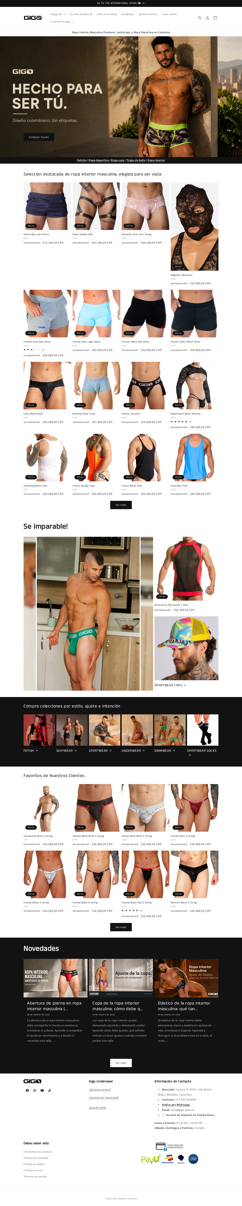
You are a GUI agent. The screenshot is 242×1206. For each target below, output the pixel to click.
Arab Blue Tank (179, 486)
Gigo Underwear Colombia (124, 1198)
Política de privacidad (36, 1157)
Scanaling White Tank (35, 486)
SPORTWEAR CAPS (168, 685)
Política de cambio (34, 1164)
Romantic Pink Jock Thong (136, 234)
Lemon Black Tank (132, 486)
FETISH (29, 751)
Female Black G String (85, 902)
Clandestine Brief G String (38, 836)
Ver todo (121, 504)
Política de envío (33, 1170)
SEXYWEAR (64, 751)
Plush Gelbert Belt (83, 234)
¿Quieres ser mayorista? (104, 1097)
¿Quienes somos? (100, 1089)
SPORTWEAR (98, 751)
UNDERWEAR (131, 751)
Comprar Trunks (39, 137)
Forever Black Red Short (135, 342)
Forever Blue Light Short (86, 342)
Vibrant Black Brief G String (88, 836)
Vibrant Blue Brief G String (137, 836)
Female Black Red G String (137, 902)
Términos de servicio (35, 1176)
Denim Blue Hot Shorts (36, 234)
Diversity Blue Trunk (84, 414)
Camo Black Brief (33, 414)
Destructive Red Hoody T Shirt (171, 605)
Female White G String (36, 902)
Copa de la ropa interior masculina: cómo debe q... (117, 1006)
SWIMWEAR (162, 751)
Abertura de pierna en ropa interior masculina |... (54, 1006)
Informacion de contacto (38, 1151)
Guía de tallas (97, 1107)
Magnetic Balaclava (181, 275)
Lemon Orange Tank (84, 486)
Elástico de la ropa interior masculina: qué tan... (184, 1006)
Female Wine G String (183, 836)
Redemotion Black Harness (186, 414)
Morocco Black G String (184, 902)
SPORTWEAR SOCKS (201, 751)
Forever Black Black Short (185, 342)
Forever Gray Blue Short (37, 342)
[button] (57, 14)
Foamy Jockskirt (131, 414)
